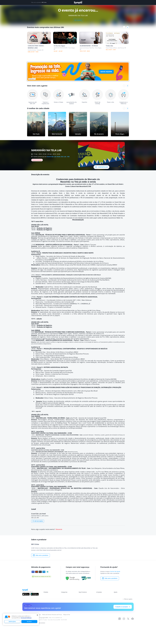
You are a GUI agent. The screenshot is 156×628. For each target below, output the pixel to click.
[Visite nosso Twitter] (128, 619)
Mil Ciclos (44, 2)
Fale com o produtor (42, 555)
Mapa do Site (66, 614)
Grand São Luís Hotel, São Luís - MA (58, 156)
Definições (12, 621)
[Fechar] (37, 615)
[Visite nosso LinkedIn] (119, 619)
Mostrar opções (128, 599)
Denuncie (59, 529)
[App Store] (26, 594)
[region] (21, 619)
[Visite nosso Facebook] (132, 619)
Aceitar (29, 621)
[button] (7, 617)
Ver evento (78, 20)
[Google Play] (35, 594)
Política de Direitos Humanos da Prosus (52, 614)
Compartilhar (103, 167)
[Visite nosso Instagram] (124, 619)
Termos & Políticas (26, 618)
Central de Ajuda (115, 571)
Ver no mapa (38, 521)
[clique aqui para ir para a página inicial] (78, 2)
